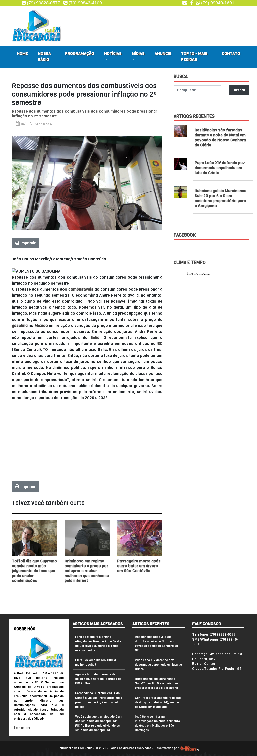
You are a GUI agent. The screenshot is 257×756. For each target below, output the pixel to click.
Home (22, 53)
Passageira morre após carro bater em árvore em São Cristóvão (139, 565)
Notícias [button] (113, 53)
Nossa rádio (44, 56)
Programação (79, 53)
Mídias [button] (138, 53)
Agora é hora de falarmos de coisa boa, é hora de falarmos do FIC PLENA (98, 678)
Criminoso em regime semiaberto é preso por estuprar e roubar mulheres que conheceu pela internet (87, 570)
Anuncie (163, 53)
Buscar (238, 90)
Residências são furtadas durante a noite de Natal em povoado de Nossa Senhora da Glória (220, 137)
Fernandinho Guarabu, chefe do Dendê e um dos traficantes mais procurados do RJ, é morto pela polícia (98, 700)
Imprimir (27, 243)
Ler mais (22, 727)
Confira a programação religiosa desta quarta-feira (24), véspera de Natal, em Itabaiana (158, 702)
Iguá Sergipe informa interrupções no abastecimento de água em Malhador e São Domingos (157, 723)
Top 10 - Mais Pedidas (194, 56)
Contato (231, 53)
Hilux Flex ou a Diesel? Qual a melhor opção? (95, 662)
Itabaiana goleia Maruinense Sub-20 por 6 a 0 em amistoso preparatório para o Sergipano (220, 198)
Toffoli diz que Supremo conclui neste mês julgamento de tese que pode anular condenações (34, 570)
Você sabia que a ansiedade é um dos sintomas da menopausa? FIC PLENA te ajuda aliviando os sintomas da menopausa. (98, 723)
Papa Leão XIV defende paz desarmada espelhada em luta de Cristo (220, 167)
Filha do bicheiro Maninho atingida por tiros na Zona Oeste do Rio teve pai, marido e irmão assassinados (98, 643)
